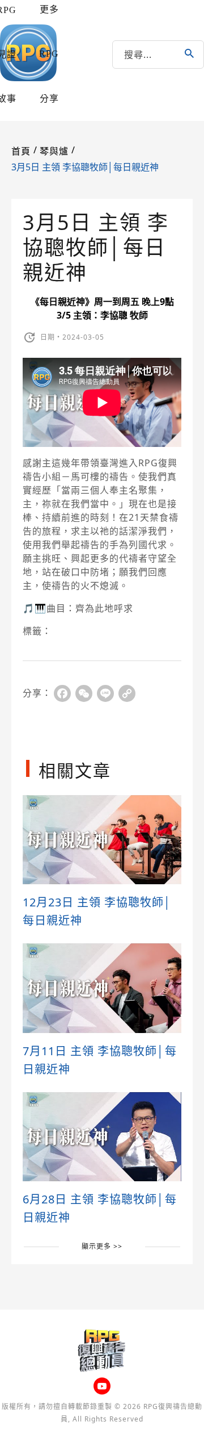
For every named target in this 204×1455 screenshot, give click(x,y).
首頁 (21, 151)
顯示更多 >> (102, 1246)
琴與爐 (54, 151)
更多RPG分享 (49, 54)
